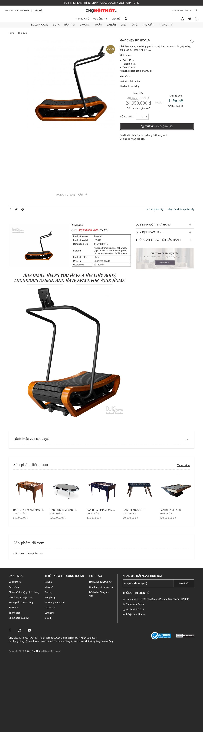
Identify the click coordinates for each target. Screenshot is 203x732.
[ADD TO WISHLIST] (192, 41)
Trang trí (165, 24)
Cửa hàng (14, 587)
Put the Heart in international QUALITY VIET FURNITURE (101, 2)
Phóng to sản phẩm (69, 194)
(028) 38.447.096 (135, 609)
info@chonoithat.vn (135, 614)
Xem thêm (183, 465)
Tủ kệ (134, 24)
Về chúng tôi (15, 582)
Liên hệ (38, 10)
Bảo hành (13, 607)
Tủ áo (98, 24)
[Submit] (195, 10)
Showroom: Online (135, 604)
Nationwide (17, 10)
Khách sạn (50, 607)
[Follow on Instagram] (19, 630)
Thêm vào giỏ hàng (159, 126)
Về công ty (100, 18)
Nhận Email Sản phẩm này (181, 209)
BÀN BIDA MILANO (170, 510)
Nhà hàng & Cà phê (55, 602)
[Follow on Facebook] (10, 630)
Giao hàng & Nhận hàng (21, 597)
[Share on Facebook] (10, 209)
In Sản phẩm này (155, 209)
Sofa (56, 24)
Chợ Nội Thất (33, 651)
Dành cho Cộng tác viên (99, 594)
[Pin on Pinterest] (22, 209)
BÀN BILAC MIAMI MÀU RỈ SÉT (28, 510)
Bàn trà (69, 24)
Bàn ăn (111, 24)
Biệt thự (48, 592)
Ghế (123, 24)
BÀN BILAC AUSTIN (134, 510)
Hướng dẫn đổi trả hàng (21, 602)
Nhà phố (49, 587)
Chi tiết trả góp (175, 106)
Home (11, 33)
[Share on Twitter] (16, 209)
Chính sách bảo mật (19, 618)
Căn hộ (48, 582)
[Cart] (196, 19)
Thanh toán (14, 613)
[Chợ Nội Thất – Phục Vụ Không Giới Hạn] (101, 11)
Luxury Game (39, 24)
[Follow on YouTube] (29, 630)
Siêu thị (48, 618)
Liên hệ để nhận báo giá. (132, 139)
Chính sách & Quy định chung (24, 592)
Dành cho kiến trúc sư (100, 582)
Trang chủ (82, 18)
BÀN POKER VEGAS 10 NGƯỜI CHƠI (63, 510)
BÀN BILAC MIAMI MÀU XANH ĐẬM (99, 510)
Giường (85, 24)
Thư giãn (148, 24)
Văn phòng (50, 597)
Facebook (126, 18)
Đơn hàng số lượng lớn (101, 587)
